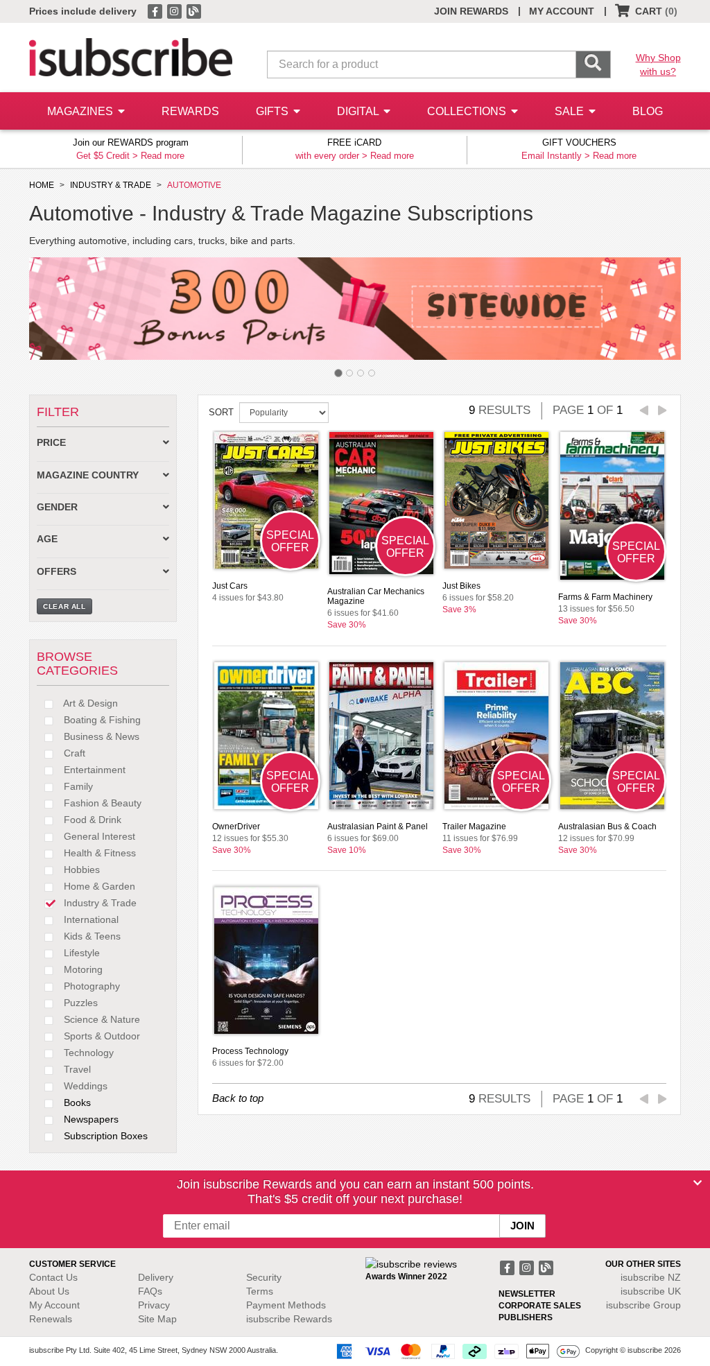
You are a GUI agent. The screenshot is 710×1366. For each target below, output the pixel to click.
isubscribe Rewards (289, 1318)
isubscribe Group (643, 1305)
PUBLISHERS (526, 1317)
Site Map (157, 1318)
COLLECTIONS (468, 111)
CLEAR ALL (64, 606)
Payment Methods (286, 1305)
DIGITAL (359, 111)
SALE (571, 111)
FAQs (150, 1291)
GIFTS (273, 111)
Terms (259, 1291)
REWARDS (190, 111)
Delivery (155, 1277)
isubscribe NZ (651, 1277)
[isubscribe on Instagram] (175, 10)
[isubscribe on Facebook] (156, 10)
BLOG (647, 111)
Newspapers (90, 1119)
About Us (49, 1291)
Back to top (237, 1098)
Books (76, 1102)
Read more (162, 155)
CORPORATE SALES (540, 1306)
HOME (41, 185)
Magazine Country (88, 475)
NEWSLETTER (527, 1294)
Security (264, 1277)
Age (47, 539)
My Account (54, 1305)
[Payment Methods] (455, 1351)
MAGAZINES (81, 111)
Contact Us (53, 1277)
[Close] (697, 1182)
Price (51, 443)
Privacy (154, 1305)
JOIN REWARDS (471, 11)
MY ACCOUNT (561, 11)
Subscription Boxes (104, 1135)
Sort (221, 412)
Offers (56, 572)
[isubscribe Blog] (193, 10)
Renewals (50, 1318)
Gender (57, 507)
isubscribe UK (651, 1291)
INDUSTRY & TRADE (110, 185)
